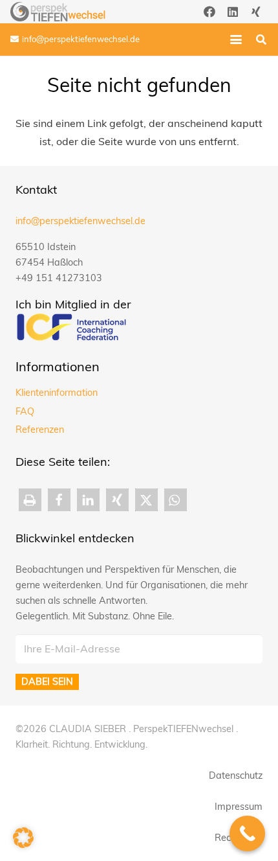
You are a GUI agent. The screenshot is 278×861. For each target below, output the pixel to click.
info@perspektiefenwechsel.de (80, 221)
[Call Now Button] (247, 833)
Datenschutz (235, 775)
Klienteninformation (57, 392)
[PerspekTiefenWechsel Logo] (57, 11)
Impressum (238, 806)
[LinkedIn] (232, 11)
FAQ (25, 411)
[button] (236, 39)
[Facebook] (209, 11)
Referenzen (40, 429)
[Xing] (256, 11)
